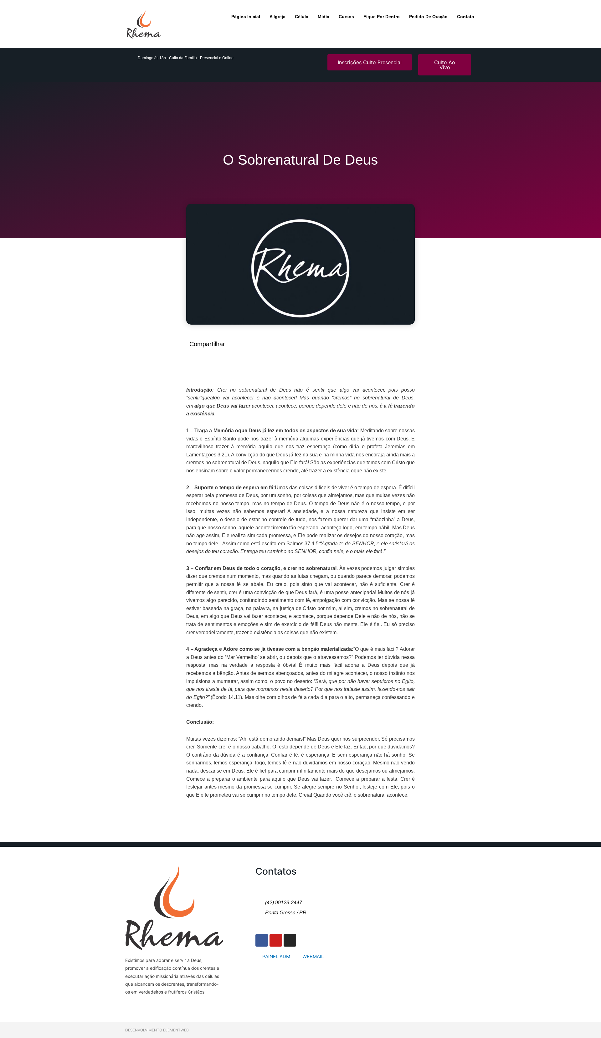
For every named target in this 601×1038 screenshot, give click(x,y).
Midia (323, 16)
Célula (301, 16)
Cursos (346, 16)
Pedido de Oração (428, 16)
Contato (465, 16)
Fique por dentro (381, 16)
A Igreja (277, 16)
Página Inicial (245, 16)
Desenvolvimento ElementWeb (157, 1030)
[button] (343, 347)
